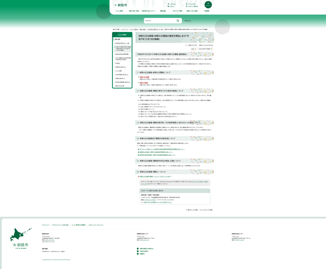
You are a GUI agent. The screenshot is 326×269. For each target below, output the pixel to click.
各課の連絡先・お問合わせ (146, 248)
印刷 (192, 49)
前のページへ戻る (193, 209)
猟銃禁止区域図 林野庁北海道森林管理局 (156, 152)
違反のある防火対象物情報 (122, 54)
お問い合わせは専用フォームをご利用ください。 (158, 202)
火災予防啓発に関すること (121, 74)
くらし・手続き (119, 11)
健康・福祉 (163, 11)
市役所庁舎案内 (144, 251)
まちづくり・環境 (177, 11)
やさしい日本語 (191, 3)
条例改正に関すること (120, 67)
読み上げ (172, 6)
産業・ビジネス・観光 (192, 11)
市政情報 (206, 11)
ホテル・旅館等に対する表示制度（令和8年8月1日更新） (123, 58)
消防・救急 (143, 29)
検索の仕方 (188, 20)
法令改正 (117, 63)
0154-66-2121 (144, 240)
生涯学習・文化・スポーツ (148, 11)
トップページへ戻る (207, 209)
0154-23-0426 (150, 199)
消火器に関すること (120, 78)
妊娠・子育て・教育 (134, 11)
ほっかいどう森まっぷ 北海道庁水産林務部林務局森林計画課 (162, 149)
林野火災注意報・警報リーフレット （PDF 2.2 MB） (155, 176)
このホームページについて (95, 225)
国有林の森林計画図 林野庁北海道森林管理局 (157, 155)
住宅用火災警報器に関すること (122, 82)
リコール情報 (118, 70)
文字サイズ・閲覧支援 (193, 6)
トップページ (124, 29)
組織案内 (142, 253)
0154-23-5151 (49, 240)
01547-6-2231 (239, 240)
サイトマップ (45, 225)
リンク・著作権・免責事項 (78, 225)
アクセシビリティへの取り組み (60, 225)
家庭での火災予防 (119, 85)
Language (173, 3)
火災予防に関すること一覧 (154, 29)
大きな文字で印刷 (204, 49)
